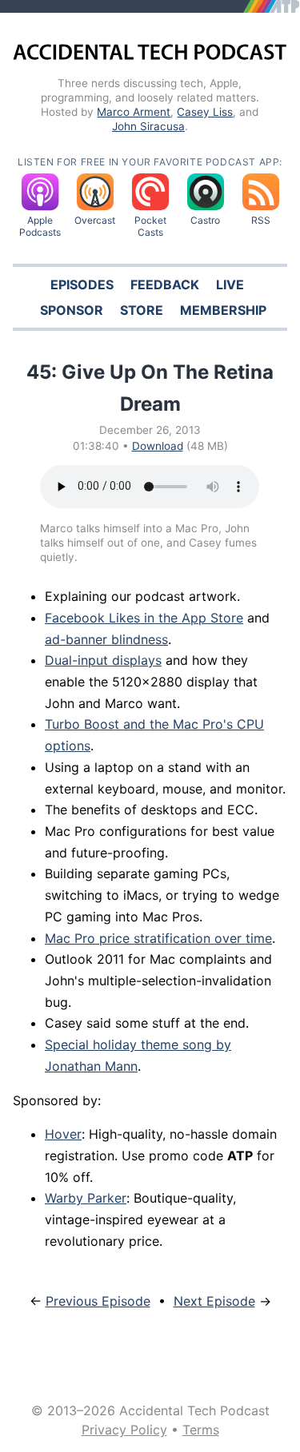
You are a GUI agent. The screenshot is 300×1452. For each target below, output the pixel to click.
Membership (223, 310)
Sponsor (71, 310)
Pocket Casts (150, 226)
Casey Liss (205, 111)
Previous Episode (98, 1301)
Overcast (94, 220)
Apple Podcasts (40, 226)
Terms (200, 1430)
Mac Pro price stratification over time (158, 938)
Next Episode (214, 1301)
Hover (63, 1134)
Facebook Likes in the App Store (144, 618)
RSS (260, 220)
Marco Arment (133, 111)
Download (157, 446)
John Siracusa (148, 126)
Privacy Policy (124, 1430)
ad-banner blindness (106, 639)
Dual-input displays (103, 660)
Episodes (82, 284)
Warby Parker (85, 1198)
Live (230, 284)
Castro (205, 220)
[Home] (150, 54)
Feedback (164, 284)
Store (141, 310)
